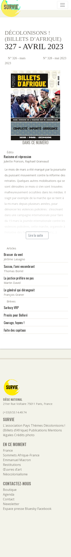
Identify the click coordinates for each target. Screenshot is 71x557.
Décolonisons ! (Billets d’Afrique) (33, 36)
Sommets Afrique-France (21, 455)
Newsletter (11, 504)
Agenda (8, 494)
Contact (8, 499)
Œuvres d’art (12, 469)
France (8, 450)
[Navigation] (62, 5)
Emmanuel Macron (17, 460)
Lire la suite (36, 235)
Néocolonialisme (15, 474)
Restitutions (12, 465)
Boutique (10, 489)
